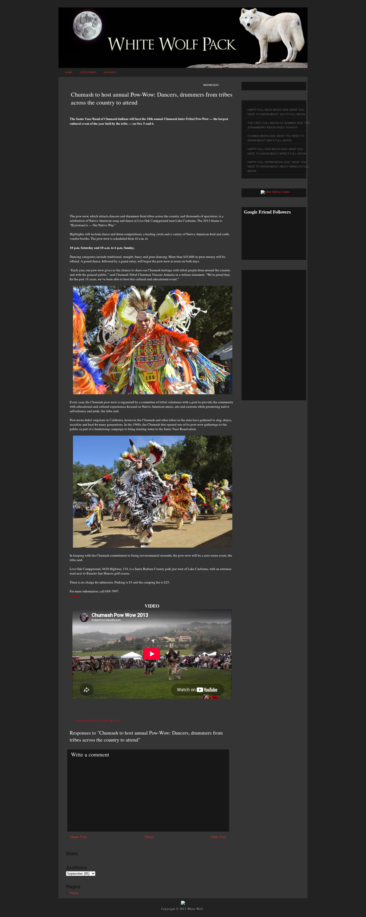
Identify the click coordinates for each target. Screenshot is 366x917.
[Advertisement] (152, 167)
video (117, 720)
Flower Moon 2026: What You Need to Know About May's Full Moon (275, 138)
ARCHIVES (110, 72)
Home (68, 72)
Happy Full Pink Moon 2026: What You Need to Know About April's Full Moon (276, 151)
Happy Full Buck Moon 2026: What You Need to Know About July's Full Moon (276, 112)
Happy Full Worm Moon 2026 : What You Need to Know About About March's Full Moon (278, 166)
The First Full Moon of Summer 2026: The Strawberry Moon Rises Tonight (278, 125)
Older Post (218, 837)
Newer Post (78, 837)
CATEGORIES (88, 72)
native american (86, 720)
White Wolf (195, 909)
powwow (105, 720)
